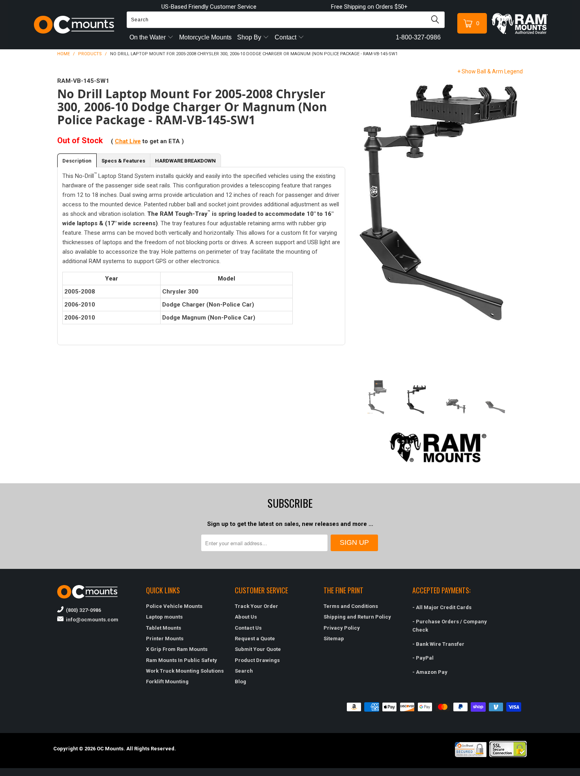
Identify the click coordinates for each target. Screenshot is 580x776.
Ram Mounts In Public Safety (181, 660)
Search (244, 671)
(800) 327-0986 (82, 610)
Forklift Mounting (167, 681)
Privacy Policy (342, 628)
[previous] (362, 222)
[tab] (77, 160)
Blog (240, 681)
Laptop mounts (164, 617)
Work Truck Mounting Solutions (185, 671)
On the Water (148, 37)
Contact (286, 37)
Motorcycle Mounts (205, 37)
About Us (246, 617)
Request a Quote (255, 638)
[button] (579, 772)
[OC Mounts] (74, 25)
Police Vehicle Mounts (174, 606)
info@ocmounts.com (91, 620)
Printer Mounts (164, 638)
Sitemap (334, 638)
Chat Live (128, 141)
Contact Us (248, 628)
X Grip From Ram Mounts (177, 649)
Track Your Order (256, 606)
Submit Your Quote (258, 649)
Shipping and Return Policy (357, 617)
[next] (514, 222)
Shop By (250, 37)
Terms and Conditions (351, 606)
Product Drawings (257, 660)
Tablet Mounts (163, 628)
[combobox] (286, 19)
